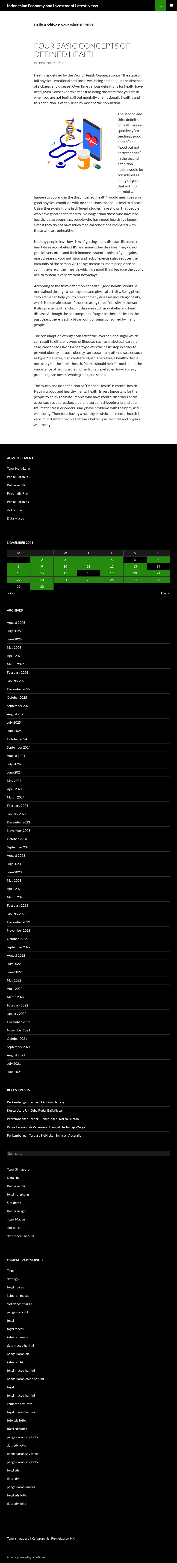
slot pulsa (14, 1228)
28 (158, 580)
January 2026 (16, 681)
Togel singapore (18, 1538)
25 (88, 580)
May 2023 (14, 880)
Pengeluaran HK (63, 1538)
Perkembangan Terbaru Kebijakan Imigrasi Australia (44, 1135)
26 (112, 580)
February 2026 (17, 672)
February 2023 (17, 905)
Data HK (13, 1178)
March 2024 (15, 797)
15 (19, 573)
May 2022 (14, 980)
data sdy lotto (16, 1503)
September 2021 (18, 1047)
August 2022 (16, 955)
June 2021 (14, 1072)
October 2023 (17, 839)
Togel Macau (16, 1219)
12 (112, 566)
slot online (14, 510)
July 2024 (14, 764)
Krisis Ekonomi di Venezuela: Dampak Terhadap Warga (46, 1127)
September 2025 (18, 706)
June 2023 (14, 872)
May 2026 (14, 647)
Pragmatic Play (18, 493)
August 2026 (16, 622)
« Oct (11, 593)
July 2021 (14, 1063)
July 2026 (14, 631)
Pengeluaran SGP (19, 477)
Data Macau (15, 518)
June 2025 (14, 731)
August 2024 (16, 756)
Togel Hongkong (18, 468)
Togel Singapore (18, 1169)
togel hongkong (18, 1194)
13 (135, 566)
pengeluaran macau (21, 1487)
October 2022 (17, 939)
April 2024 (14, 789)
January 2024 (16, 814)
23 (42, 580)
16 (42, 573)
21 (158, 573)
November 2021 (18, 1030)
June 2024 (14, 772)
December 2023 (18, 822)
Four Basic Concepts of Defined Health (82, 50)
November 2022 (18, 930)
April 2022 (14, 989)
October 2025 (17, 697)
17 (65, 573)
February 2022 (17, 1005)
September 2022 (18, 947)
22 (19, 580)
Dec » (165, 593)
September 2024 (18, 747)
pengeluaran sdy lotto (22, 1454)
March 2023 (15, 897)
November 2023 (18, 830)
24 (65, 580)
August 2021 (16, 1055)
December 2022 (18, 922)
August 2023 (16, 855)
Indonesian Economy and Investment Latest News (52, 5)
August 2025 (16, 714)
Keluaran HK (16, 485)
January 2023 (16, 914)
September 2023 (18, 847)
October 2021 (17, 1038)
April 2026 (14, 656)
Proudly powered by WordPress (26, 1557)
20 (135, 573)
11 (88, 566)
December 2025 (18, 689)
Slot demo (14, 1203)
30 (42, 586)
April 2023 (14, 889)
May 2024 (14, 781)
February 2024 (17, 805)
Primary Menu (171, 5)
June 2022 (14, 972)
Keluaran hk (40, 1538)
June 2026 (14, 639)
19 (112, 573)
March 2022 (15, 997)
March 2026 (15, 664)
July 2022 (14, 964)
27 (135, 580)
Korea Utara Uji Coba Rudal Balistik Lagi (35, 1110)
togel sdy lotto (17, 1495)
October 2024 (17, 739)
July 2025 (14, 722)
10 (65, 566)
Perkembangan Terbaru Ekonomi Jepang (35, 1102)
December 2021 (18, 1022)
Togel (11, 1270)
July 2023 (14, 864)
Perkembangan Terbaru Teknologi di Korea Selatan (43, 1119)
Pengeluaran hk (18, 502)
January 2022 (16, 1013)
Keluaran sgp (16, 1211)
